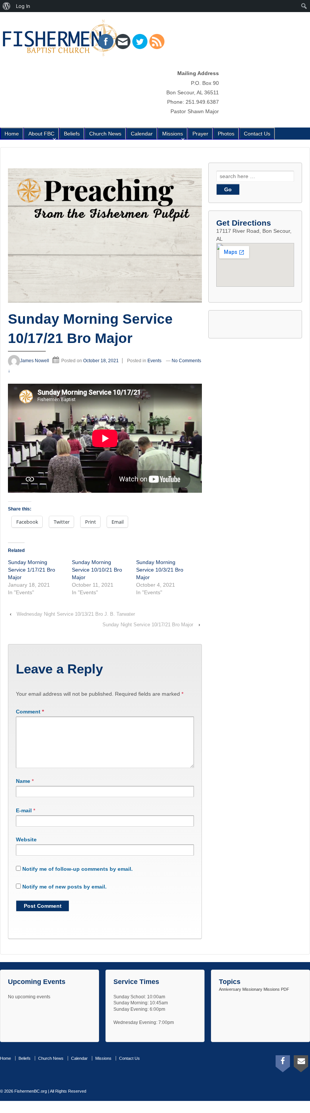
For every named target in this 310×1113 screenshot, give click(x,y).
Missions (172, 134)
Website (26, 839)
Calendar (142, 134)
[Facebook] (282, 1062)
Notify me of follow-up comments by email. (77, 869)
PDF (285, 989)
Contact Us (257, 134)
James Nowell (34, 360)
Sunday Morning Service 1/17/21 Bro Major (31, 569)
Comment (30, 712)
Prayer (200, 134)
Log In (23, 6)
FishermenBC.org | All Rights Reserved (49, 1091)
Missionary (252, 989)
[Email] (301, 1062)
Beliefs (72, 134)
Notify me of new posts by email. (64, 887)
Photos (226, 134)
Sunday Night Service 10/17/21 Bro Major (147, 624)
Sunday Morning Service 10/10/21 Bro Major (97, 569)
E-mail (24, 810)
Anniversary (230, 989)
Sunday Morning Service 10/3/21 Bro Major (159, 569)
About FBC (41, 134)
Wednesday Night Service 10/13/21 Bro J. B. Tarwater (76, 614)
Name (23, 781)
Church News (105, 134)
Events (154, 360)
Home (12, 134)
